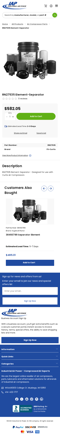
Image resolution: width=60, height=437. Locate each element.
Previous (44, 188)
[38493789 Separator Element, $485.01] (30, 211)
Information (8, 349)
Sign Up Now (30, 301)
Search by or (25, 15)
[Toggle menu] (56, 5)
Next (50, 188)
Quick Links (7, 356)
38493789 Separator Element (23, 234)
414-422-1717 (11, 392)
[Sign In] (50, 5)
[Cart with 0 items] (46, 5)
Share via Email (20, 133)
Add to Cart (29, 262)
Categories (7, 363)
